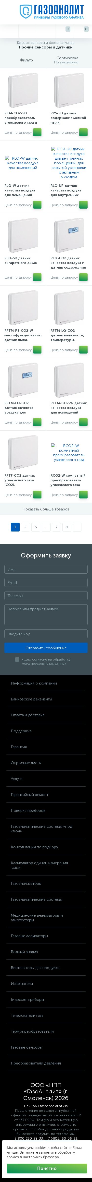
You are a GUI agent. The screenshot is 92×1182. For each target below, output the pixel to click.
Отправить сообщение (46, 648)
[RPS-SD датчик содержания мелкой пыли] (69, 90)
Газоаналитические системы (36, 899)
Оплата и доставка (27, 715)
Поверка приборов (28, 810)
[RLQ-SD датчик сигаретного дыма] (22, 235)
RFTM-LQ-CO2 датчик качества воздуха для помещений (19, 410)
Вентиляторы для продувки (35, 967)
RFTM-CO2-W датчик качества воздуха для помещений (69, 407)
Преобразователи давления (36, 1063)
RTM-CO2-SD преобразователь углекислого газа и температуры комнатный (20, 122)
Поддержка (21, 731)
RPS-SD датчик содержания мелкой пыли (68, 118)
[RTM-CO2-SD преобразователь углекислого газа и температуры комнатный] (22, 90)
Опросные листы (26, 762)
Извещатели (22, 983)
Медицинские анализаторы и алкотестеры (37, 917)
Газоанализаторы (26, 883)
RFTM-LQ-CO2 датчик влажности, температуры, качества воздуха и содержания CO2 (67, 340)
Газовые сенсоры (26, 1047)
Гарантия (19, 747)
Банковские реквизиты (31, 699)
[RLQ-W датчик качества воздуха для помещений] (22, 162)
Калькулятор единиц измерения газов (39, 865)
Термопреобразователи (32, 1031)
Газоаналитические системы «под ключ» (41, 828)
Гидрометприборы (27, 999)
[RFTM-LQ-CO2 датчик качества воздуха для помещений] (22, 380)
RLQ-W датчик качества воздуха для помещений (19, 190)
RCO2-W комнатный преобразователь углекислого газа (68, 480)
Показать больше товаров (46, 509)
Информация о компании (34, 683)
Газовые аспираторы (29, 936)
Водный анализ (24, 951)
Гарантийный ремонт (29, 794)
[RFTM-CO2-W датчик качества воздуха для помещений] (69, 380)
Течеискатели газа (27, 1015)
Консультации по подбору (34, 847)
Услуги (17, 778)
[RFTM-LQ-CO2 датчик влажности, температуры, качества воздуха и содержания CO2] (69, 307)
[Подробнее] (37, 132)
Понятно (47, 1168)
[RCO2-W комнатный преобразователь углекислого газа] (69, 452)
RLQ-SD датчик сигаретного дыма (20, 260)
